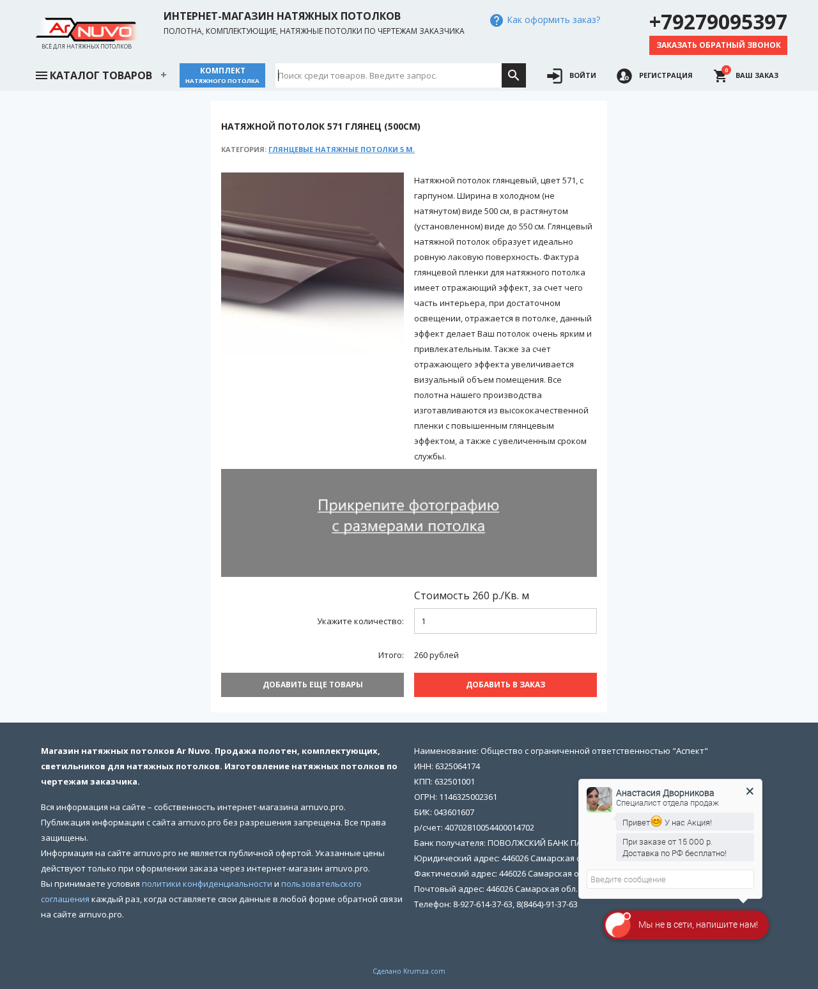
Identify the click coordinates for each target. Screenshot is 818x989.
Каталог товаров (101, 75)
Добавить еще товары (313, 684)
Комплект (222, 75)
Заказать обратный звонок (718, 45)
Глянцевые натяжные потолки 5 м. (341, 149)
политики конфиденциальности (207, 883)
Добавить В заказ (505, 684)
